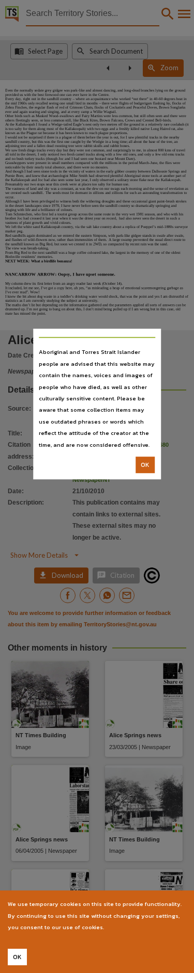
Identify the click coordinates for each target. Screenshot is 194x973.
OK (145, 464)
